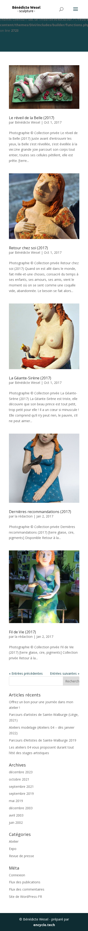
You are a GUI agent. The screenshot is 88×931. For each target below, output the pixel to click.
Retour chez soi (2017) (28, 247)
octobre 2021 (19, 779)
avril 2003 (16, 815)
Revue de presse (21, 856)
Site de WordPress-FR (25, 896)
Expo (12, 848)
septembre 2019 (21, 793)
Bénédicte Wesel (27, 122)
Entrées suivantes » (64, 673)
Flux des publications (24, 882)
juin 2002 (16, 822)
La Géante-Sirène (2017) (30, 378)
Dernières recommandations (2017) (40, 511)
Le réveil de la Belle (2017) (31, 117)
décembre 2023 (21, 772)
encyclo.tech (44, 925)
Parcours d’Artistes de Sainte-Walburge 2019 (42, 740)
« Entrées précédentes (26, 673)
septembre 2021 (21, 786)
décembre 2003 (21, 808)
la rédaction (24, 516)
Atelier (14, 841)
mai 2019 (16, 801)
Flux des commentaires (26, 889)
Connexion (17, 875)
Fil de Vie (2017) (22, 632)
